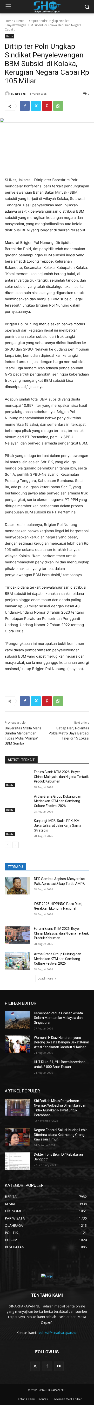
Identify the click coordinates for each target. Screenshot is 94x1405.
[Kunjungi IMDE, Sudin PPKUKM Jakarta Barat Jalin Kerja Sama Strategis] (17, 827)
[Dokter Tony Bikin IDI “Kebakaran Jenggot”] (17, 1161)
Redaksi (21, 93)
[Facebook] (25, 106)
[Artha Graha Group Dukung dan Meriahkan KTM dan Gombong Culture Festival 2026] (17, 803)
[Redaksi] (8, 93)
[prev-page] (8, 845)
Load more (45, 978)
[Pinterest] (47, 106)
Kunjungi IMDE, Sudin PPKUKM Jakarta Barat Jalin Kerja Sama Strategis (57, 825)
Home (9, 21)
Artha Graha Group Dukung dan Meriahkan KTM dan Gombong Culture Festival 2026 (57, 801)
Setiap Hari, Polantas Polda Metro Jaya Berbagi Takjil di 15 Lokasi (69, 733)
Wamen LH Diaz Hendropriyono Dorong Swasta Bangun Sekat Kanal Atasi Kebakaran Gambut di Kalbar (61, 1042)
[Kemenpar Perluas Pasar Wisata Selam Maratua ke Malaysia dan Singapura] (17, 1020)
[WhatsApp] (58, 106)
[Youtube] (59, 1366)
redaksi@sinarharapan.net (58, 1332)
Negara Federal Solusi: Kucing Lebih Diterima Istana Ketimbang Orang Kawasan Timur (60, 1134)
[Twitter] (36, 106)
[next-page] (16, 845)
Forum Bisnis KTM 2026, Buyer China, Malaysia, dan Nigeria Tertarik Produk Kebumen (61, 776)
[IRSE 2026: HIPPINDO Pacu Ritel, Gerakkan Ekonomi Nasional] (17, 910)
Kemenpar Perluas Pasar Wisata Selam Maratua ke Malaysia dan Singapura (58, 1017)
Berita (20, 21)
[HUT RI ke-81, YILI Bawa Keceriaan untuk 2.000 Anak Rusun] (17, 1069)
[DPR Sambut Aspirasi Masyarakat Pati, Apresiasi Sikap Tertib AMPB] (17, 885)
